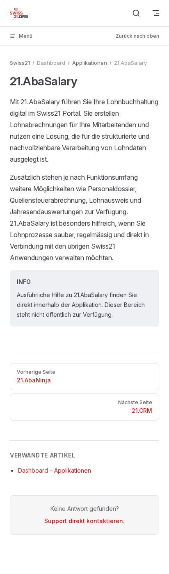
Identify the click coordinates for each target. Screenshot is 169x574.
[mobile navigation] (156, 13)
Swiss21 (20, 62)
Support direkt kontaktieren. (84, 520)
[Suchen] (136, 13)
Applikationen (89, 62)
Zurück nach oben (137, 36)
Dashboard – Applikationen (54, 470)
